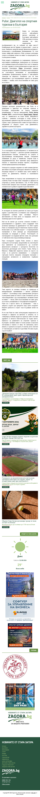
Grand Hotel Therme (31, 114)
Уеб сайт (33, 793)
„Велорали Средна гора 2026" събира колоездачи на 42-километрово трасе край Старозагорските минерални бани (20, 395)
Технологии (5, 757)
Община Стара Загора (8, 766)
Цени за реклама (7, 761)
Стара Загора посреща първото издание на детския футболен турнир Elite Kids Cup (20, 437)
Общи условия (6, 784)
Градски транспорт (8, 765)
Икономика (5, 750)
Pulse (20, 68)
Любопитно (5, 759)
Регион (4, 746)
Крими (4, 753)
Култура (4, 755)
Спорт (8, 17)
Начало (4, 17)
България (5, 748)
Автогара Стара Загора (8, 763)
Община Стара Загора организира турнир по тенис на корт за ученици (19, 521)
